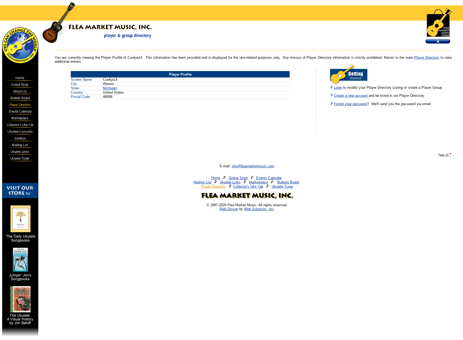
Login (338, 88)
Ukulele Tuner (282, 186)
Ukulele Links (230, 182)
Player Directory (426, 58)
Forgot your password (350, 104)
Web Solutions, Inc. (259, 209)
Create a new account (351, 96)
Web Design (228, 209)
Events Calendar (269, 178)
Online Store (238, 178)
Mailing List (202, 182)
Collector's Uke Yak (248, 186)
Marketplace (258, 182)
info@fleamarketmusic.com (253, 166)
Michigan (110, 88)
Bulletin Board (288, 182)
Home (215, 178)
